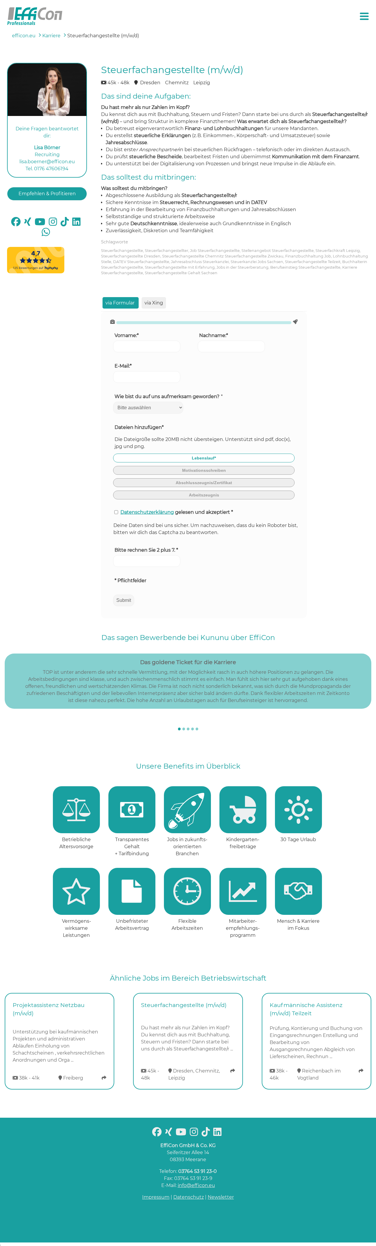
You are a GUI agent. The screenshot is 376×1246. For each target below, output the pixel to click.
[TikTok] (66, 223)
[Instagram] (54, 223)
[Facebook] (17, 223)
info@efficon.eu (196, 1185)
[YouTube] (41, 223)
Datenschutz (188, 1197)
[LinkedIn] (77, 223)
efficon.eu (24, 35)
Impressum (155, 1197)
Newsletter (221, 1197)
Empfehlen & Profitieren (47, 193)
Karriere (51, 35)
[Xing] (28, 223)
